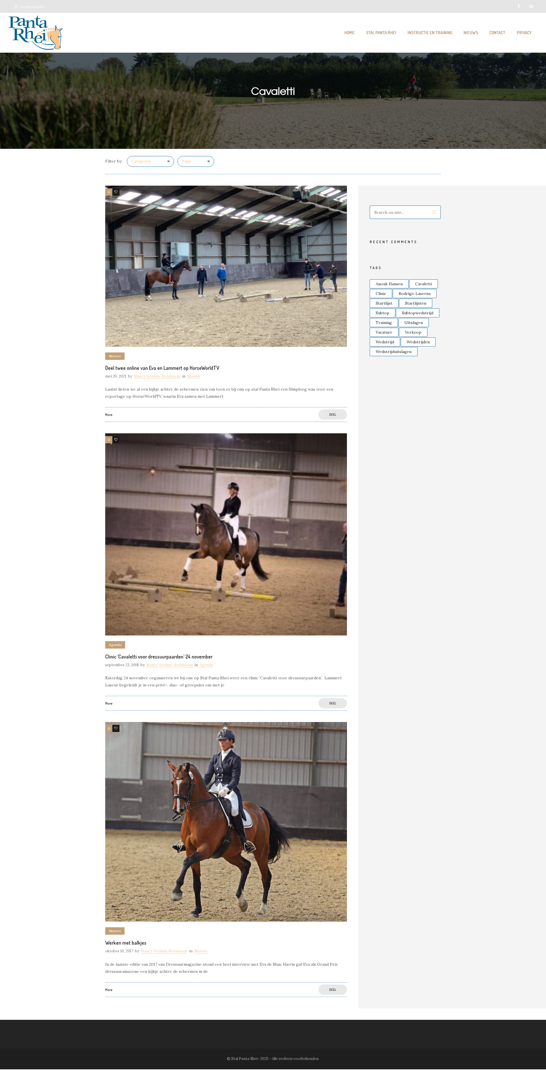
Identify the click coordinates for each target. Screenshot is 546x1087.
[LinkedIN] (531, 6)
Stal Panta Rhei (381, 32)
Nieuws (471, 32)
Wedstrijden (418, 341)
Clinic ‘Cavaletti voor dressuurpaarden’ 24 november (158, 656)
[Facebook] (518, 6)
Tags (186, 161)
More (108, 415)
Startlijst (384, 303)
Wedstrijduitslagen (393, 351)
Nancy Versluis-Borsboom (157, 376)
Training (384, 322)
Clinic (381, 293)
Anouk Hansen (389, 283)
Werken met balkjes (125, 943)
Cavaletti (423, 283)
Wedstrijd (385, 341)
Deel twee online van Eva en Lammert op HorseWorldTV (162, 368)
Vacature (384, 332)
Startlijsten (415, 303)
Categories (141, 161)
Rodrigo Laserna (415, 293)
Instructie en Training (430, 32)
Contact (497, 32)
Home (349, 32)
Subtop (382, 312)
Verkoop (413, 332)
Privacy (524, 32)
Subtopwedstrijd (417, 312)
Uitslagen (413, 322)
